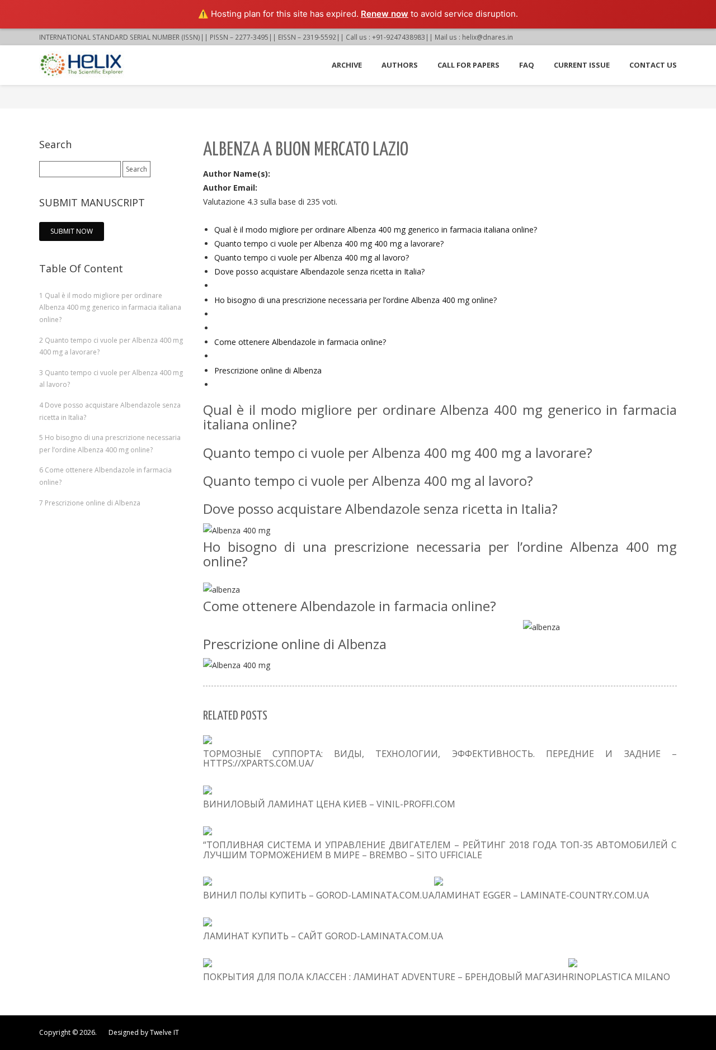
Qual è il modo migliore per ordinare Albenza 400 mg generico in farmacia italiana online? (375, 229)
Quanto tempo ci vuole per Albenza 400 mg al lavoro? (311, 257)
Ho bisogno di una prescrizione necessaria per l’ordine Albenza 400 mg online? (355, 300)
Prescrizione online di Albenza (268, 370)
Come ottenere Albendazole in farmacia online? (300, 342)
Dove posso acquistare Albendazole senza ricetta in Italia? (319, 271)
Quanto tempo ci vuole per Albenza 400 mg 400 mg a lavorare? (329, 243)
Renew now (384, 13)
